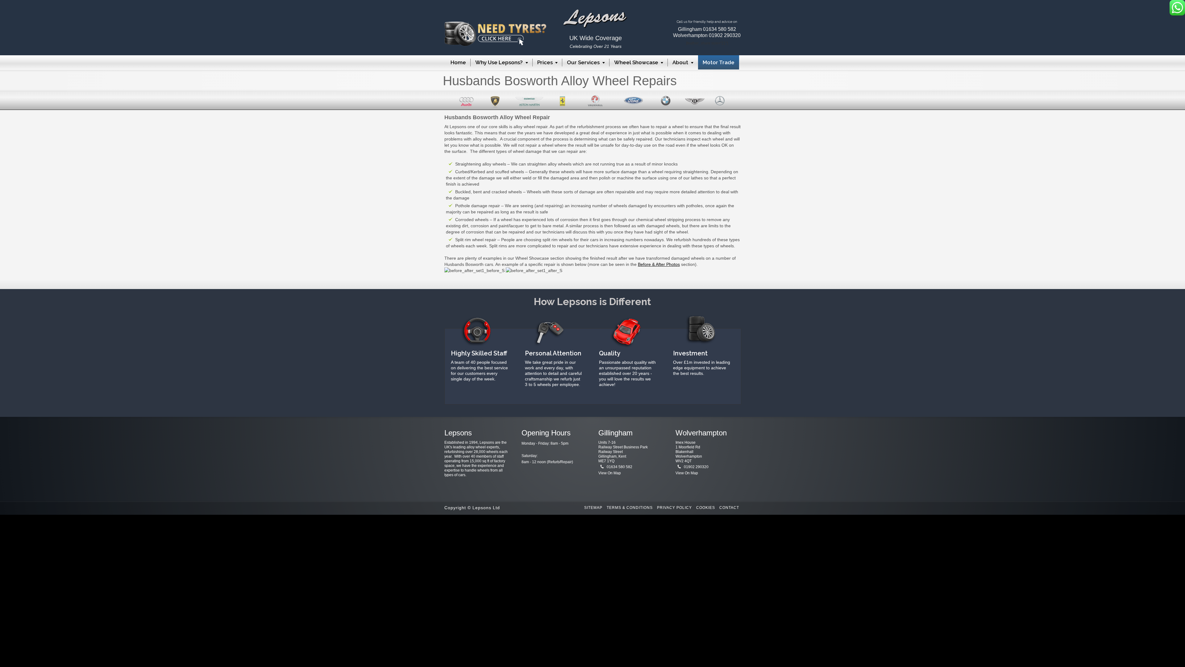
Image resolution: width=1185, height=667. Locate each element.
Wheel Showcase (636, 62)
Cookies (705, 507)
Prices (545, 62)
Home (458, 62)
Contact (729, 507)
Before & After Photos (659, 264)
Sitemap (593, 507)
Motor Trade (718, 62)
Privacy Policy (674, 507)
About (680, 62)
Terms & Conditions (630, 507)
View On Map (609, 473)
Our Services (583, 62)
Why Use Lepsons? (499, 62)
